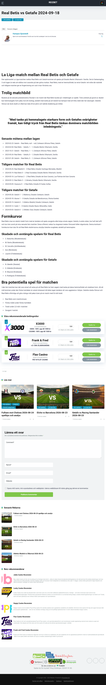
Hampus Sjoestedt (20, 34)
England (15, 404)
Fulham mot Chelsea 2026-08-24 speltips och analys (18, 414)
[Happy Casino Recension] (7, 612)
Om (4, 29)
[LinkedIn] (101, 660)
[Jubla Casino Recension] (7, 584)
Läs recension (92, 330)
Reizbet (53, 2)
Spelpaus (59, 681)
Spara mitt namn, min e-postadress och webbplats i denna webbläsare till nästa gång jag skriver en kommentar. (47, 488)
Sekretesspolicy (49, 681)
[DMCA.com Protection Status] (39, 658)
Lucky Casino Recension (22, 588)
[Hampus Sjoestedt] (7, 41)
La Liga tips (18, 19)
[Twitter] (102, 36)
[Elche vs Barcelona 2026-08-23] (53, 397)
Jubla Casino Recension (22, 575)
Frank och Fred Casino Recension (25, 630)
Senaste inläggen (12, 29)
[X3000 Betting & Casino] (14, 331)
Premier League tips (8, 407)
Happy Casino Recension (22, 603)
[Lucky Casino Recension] (7, 597)
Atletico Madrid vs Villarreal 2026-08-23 (28, 554)
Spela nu (92, 325)
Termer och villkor (37, 681)
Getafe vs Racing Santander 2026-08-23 (28, 540)
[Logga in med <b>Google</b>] (102, 3)
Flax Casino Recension (21, 617)
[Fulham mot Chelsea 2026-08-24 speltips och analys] (18, 397)
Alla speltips (7, 19)
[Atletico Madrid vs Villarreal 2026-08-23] (7, 562)
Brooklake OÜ (66, 678)
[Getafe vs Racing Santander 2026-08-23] (88, 397)
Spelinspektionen (69, 681)
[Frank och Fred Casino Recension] (14, 346)
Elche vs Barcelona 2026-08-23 (52, 412)
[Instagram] (95, 660)
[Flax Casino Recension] (14, 361)
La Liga (4, 371)
